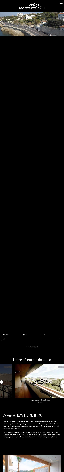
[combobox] (11, 334)
